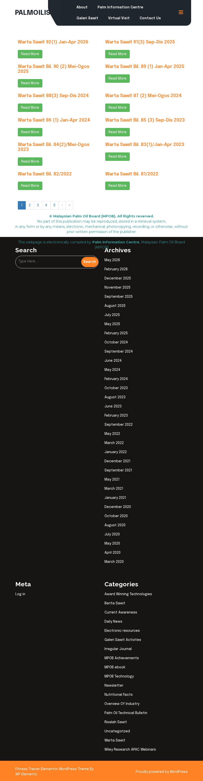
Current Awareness (120, 612)
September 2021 (118, 470)
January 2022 (115, 452)
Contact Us (150, 18)
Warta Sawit (114, 740)
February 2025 (116, 333)
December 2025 (117, 278)
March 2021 (113, 488)
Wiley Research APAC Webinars (130, 749)
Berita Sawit (114, 603)
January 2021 (115, 498)
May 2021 (112, 479)
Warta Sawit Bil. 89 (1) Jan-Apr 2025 (144, 66)
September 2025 (118, 296)
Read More (30, 54)
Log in (20, 594)
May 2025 (112, 324)
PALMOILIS (32, 13)
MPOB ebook (114, 667)
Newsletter (113, 685)
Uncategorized (117, 731)
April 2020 (112, 552)
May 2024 (112, 370)
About (82, 7)
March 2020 (114, 562)
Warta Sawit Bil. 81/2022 (131, 174)
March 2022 (114, 443)
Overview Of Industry (121, 704)
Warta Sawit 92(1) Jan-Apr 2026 (53, 42)
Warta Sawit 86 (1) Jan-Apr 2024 (54, 120)
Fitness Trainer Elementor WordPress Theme (52, 769)
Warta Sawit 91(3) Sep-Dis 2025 (140, 42)
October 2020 (116, 516)
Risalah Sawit (115, 722)
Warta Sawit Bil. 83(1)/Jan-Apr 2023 (144, 145)
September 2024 (118, 351)
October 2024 (116, 342)
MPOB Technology (119, 676)
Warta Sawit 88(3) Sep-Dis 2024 (53, 96)
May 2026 (112, 260)
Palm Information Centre (120, 7)
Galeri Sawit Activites (122, 640)
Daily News (113, 621)
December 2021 (117, 461)
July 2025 (112, 315)
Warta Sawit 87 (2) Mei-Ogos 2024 (143, 96)
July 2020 (112, 534)
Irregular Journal (118, 649)
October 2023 (116, 388)
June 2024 (113, 360)
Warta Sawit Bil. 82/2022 (45, 174)
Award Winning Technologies (128, 594)
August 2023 (115, 397)
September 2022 (118, 424)
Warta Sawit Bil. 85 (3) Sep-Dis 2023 (145, 120)
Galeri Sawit (87, 18)
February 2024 (116, 379)
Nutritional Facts (118, 695)
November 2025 (117, 287)
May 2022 (112, 434)
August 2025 (115, 306)
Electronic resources (122, 631)
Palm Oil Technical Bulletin (125, 713)
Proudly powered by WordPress (162, 772)
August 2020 (115, 525)
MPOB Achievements (121, 658)
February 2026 (116, 269)
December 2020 (117, 507)
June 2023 (113, 406)
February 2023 (116, 415)
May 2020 (112, 543)
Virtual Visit (119, 18)
